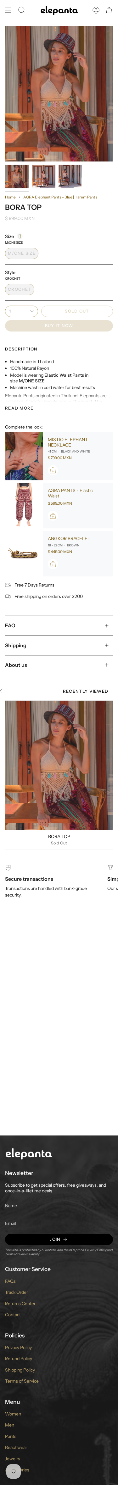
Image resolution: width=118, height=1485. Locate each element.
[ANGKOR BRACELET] (24, 553)
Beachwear (16, 1447)
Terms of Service (18, 1254)
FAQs (10, 1281)
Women (13, 1414)
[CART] (109, 10)
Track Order (16, 1292)
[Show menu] (8, 10)
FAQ (10, 625)
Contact (13, 1315)
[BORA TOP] (59, 765)
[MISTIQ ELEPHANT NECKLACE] (24, 456)
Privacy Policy (95, 1250)
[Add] (53, 470)
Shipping (15, 645)
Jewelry (12, 1459)
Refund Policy (18, 1358)
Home (10, 197)
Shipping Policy (20, 1370)
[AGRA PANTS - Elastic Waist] (24, 505)
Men (9, 1425)
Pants (10, 1436)
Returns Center (20, 1303)
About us (16, 665)
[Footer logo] (28, 1153)
